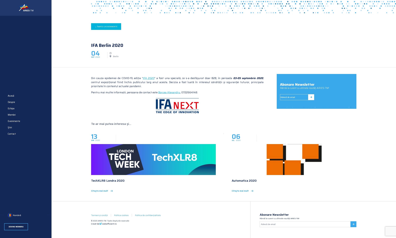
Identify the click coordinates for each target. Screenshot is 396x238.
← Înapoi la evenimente (106, 26)
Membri (12, 115)
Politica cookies (121, 215)
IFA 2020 (148, 78)
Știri (10, 127)
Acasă (11, 96)
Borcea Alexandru (169, 92)
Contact (12, 134)
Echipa (11, 108)
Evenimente (14, 121)
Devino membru (16, 226)
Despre (11, 102)
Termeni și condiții (99, 215)
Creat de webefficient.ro (104, 223)
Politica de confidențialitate (148, 215)
